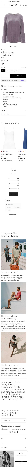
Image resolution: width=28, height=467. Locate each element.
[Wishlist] (20, 5)
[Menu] (1, 5)
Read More (16, 280)
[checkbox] (8, 210)
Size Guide (24, 67)
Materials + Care (5, 114)
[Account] (23, 5)
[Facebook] (10, 432)
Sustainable (5, 429)
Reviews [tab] (8, 200)
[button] (14, 178)
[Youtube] (15, 432)
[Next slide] (25, 1)
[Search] (4, 5)
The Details (3, 110)
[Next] (24, 143)
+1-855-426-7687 (16, 1)
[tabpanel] (13, 216)
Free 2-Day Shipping (8, 86)
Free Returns (18, 86)
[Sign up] (24, 420)
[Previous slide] (1, 1)
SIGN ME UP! (21, 461)
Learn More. (15, 330)
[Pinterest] (17, 432)
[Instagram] (12, 432)
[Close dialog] (27, 451)
